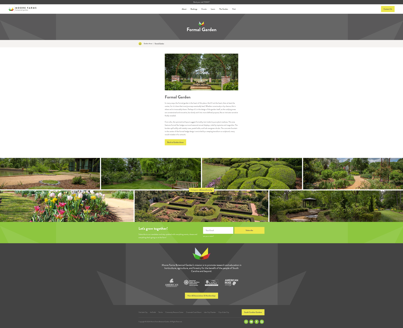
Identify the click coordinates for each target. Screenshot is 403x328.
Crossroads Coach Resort (193, 312)
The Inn (160, 312)
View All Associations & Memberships (201, 295)
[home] (22, 9)
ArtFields (153, 312)
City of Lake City (224, 312)
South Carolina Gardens (253, 312)
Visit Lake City (143, 312)
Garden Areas (148, 43)
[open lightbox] (50, 173)
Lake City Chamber (210, 312)
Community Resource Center (174, 312)
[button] (184, 9)
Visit (234, 9)
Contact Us (388, 9)
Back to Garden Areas (175, 142)
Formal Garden (159, 43)
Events (204, 9)
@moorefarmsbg (205, 190)
